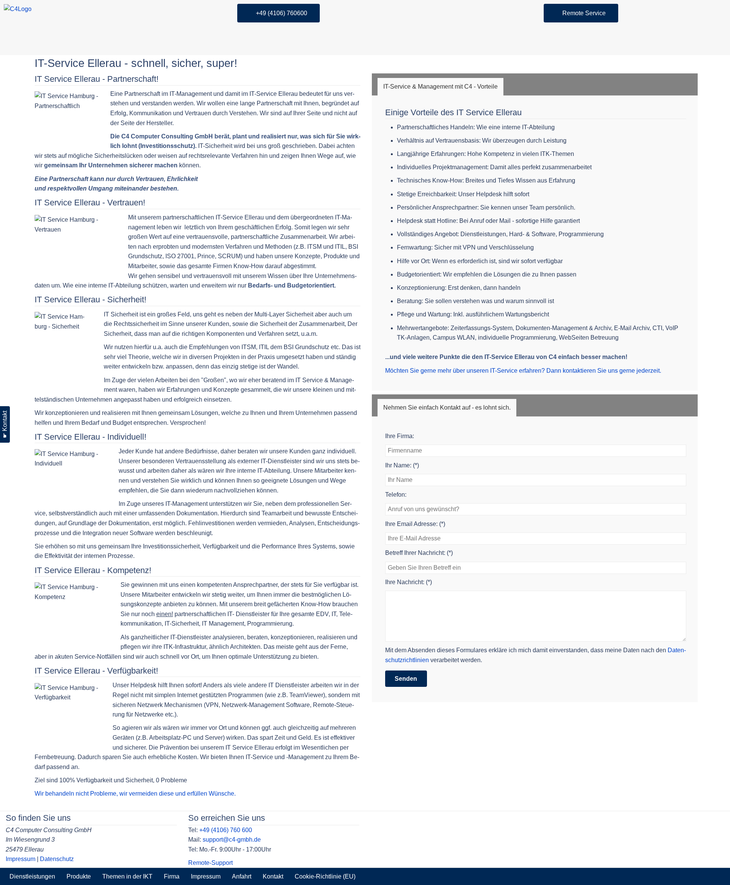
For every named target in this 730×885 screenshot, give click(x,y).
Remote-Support (210, 863)
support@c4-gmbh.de (232, 839)
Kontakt (273, 876)
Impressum (20, 859)
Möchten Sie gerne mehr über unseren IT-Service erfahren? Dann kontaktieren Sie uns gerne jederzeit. (523, 370)
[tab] (440, 86)
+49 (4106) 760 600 (225, 830)
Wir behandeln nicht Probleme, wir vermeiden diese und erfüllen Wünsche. (135, 793)
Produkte (79, 876)
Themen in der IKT (127, 876)
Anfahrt (241, 876)
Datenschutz (57, 859)
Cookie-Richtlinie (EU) (325, 876)
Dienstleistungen (32, 876)
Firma (171, 876)
